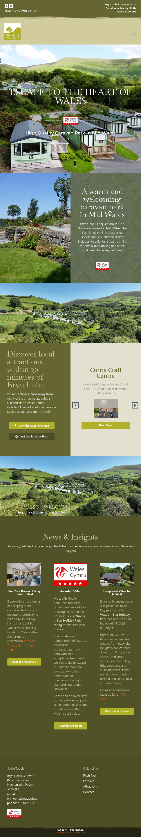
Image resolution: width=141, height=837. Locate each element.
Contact (88, 792)
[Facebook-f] (6, 6)
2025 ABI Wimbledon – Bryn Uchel (21, 645)
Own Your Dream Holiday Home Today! (24, 593)
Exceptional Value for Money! (117, 593)
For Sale (88, 781)
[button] (76, 405)
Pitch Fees (90, 775)
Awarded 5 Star (70, 591)
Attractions (90, 786)
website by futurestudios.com (70, 832)
